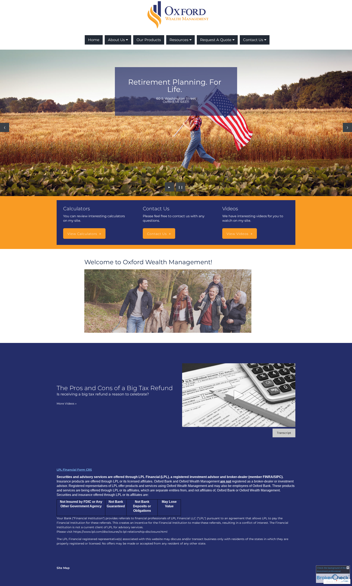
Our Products (148, 40)
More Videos (67, 403)
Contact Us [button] (157, 234)
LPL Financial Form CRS (74, 469)
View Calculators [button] (82, 234)
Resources (178, 40)
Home (93, 40)
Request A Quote (215, 40)
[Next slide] (347, 127)
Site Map (63, 568)
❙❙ (180, 187)
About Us (116, 40)
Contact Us (253, 40)
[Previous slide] (4, 127)
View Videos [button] (238, 234)
